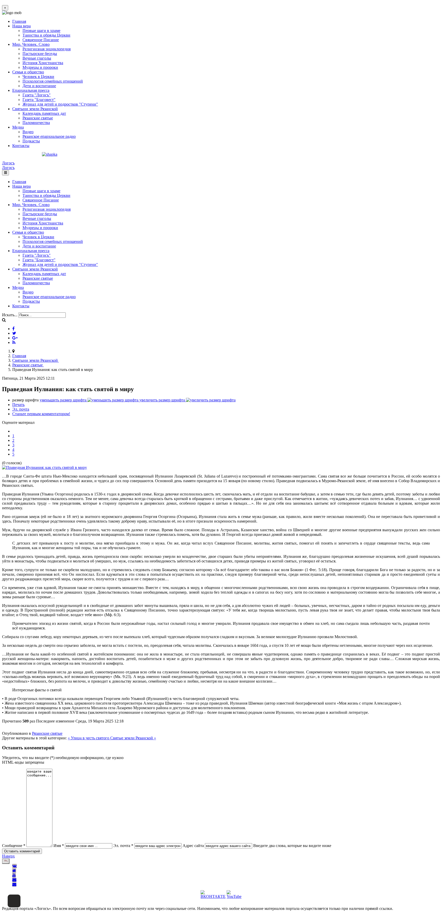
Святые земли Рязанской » (133, 738)
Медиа (18, 127)
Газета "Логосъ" (37, 95)
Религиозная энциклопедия (47, 49)
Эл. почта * (123, 845)
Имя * (58, 845)
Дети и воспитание (39, 86)
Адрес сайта (193, 845)
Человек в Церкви (38, 76)
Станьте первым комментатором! (41, 414)
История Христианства (43, 63)
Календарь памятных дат (44, 113)
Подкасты (31, 141)
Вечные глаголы (37, 58)
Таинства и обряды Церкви (46, 35)
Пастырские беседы (40, 53)
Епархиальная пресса (30, 90)
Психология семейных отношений (53, 81)
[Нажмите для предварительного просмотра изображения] (44, 467)
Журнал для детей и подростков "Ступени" (60, 104)
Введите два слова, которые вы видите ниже (292, 845)
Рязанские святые (38, 118)
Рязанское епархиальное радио (49, 136)
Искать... (9, 315)
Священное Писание (41, 40)
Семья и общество (28, 72)
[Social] (13, 328)
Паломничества (36, 122)
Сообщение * (13, 845)
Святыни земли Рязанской (35, 109)
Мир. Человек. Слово (31, 44)
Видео (28, 132)
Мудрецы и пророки (40, 67)
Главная (19, 21)
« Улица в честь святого (89, 738)
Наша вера (21, 26)
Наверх (8, 856)
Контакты (20, 145)
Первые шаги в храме (41, 30)
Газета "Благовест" (39, 99)
